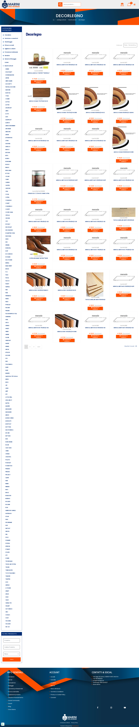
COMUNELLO (8, 206)
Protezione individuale (11, 52)
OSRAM (7, 454)
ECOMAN (7, 257)
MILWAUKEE (8, 409)
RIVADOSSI (8, 495)
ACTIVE (7, 105)
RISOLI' (7, 492)
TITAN (7, 96)
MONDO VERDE (9, 418)
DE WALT (7, 224)
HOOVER (7, 355)
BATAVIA (7, 152)
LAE (6, 385)
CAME (7, 179)
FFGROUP (7, 304)
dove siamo (96, 684)
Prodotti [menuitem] (53, 683)
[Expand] (3, 35)
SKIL (6, 534)
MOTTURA (8, 427)
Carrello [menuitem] (53, 680)
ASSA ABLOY (8, 400)
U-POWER (8, 588)
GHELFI (7, 328)
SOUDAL (7, 543)
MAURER (7, 406)
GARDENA (8, 316)
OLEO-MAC (8, 448)
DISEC (7, 239)
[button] (60, 4)
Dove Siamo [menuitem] (12, 709)
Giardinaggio (8, 42)
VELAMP (7, 606)
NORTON (7, 93)
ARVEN (7, 134)
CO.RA (7, 194)
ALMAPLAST (8, 120)
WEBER (7, 69)
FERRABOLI (8, 296)
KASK (6, 370)
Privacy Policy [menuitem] (74, 722)
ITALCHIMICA (8, 364)
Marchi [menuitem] (52, 686)
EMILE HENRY (8, 266)
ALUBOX (7, 123)
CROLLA (7, 215)
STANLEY (7, 549)
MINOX (7, 415)
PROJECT (7, 474)
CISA (6, 191)
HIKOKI (7, 349)
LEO (6, 394)
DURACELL (8, 248)
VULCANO (8, 624)
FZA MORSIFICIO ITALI (11, 313)
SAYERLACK (8, 513)
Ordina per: (119, 45)
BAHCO (7, 149)
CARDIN (7, 182)
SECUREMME (8, 522)
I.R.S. (6, 358)
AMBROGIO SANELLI (10, 510)
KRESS (7, 379)
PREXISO (7, 471)
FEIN (6, 290)
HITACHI (7, 352)
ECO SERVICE (8, 254)
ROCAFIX (7, 501)
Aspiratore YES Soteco (11, 376)
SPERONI (7, 546)
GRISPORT (8, 340)
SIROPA (7, 531)
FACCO (7, 281)
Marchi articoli (9, 66)
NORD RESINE (8, 442)
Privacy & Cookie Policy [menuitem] (57, 695)
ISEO (6, 361)
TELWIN (7, 567)
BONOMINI (8, 161)
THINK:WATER (9, 570)
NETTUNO (8, 436)
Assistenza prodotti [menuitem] (14, 695)
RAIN (6, 480)
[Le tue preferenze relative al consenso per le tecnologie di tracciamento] (2, 724)
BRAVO (7, 167)
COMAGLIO (8, 200)
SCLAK (7, 516)
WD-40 (7, 627)
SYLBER (7, 558)
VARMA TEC (8, 603)
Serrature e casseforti (11, 38)
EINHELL (7, 263)
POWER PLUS (8, 466)
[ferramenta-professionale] (53, 20)
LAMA (6, 388)
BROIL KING (8, 170)
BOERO (7, 158)
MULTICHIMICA (9, 430)
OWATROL (8, 457)
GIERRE (7, 334)
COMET (7, 203)
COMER (7, 99)
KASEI (6, 367)
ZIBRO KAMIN (8, 81)
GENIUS (7, 325)
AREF (6, 391)
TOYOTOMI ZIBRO (10, 573)
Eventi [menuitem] (10, 703)
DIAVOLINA (8, 236)
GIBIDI (7, 331)
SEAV (6, 519)
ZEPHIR (7, 78)
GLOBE (7, 337)
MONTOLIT (8, 424)
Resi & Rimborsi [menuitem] (55, 689)
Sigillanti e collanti (10, 48)
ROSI (6, 507)
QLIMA (7, 477)
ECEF (6, 251)
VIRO (6, 612)
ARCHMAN (8, 128)
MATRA (7, 403)
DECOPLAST (8, 227)
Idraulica (7, 55)
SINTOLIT (7, 528)
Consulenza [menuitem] (12, 683)
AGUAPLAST (8, 108)
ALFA (6, 117)
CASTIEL (7, 185)
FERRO (7, 298)
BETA (6, 155)
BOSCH (7, 164)
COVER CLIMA (9, 212)
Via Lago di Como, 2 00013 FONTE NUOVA (105, 677)
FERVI (6, 301)
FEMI (6, 293)
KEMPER (7, 373)
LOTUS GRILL (8, 397)
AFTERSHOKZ (8, 137)
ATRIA (7, 140)
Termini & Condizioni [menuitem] (56, 692)
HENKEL (7, 346)
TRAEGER (7, 576)
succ (38, 347)
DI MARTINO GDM (10, 233)
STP (6, 555)
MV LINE (7, 433)
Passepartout (75, 726)
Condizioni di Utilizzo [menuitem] (65, 722)
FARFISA (7, 287)
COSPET (7, 209)
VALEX (7, 600)
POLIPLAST (8, 463)
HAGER (7, 343)
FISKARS (7, 310)
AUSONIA (7, 143)
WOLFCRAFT (8, 72)
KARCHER (7, 90)
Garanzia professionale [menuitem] (15, 689)
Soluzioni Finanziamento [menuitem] (15, 697)
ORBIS (7, 451)
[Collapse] (3, 65)
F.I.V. (6, 272)
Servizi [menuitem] (10, 680)
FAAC (6, 275)
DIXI (6, 242)
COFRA (7, 197)
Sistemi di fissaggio (10, 59)
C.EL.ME (7, 176)
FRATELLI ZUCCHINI (10, 87)
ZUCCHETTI (8, 84)
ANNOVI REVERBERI (10, 125)
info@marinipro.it (98, 680)
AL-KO (7, 114)
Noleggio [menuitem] (11, 686)
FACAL (7, 278)
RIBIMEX (7, 486)
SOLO (7, 537)
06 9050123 (99, 679)
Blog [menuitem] (9, 706)
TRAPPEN (7, 579)
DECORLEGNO (9, 230)
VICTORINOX (8, 609)
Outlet (7, 62)
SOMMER (7, 540)
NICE (6, 439)
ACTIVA (7, 102)
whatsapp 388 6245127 (100, 682)
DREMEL (7, 245)
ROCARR (7, 504)
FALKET (7, 284)
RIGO (6, 489)
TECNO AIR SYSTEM (10, 564)
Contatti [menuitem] (53, 697)
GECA (7, 322)
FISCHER (7, 307)
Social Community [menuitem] (14, 700)
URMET (7, 591)
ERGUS (7, 269)
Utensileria (8, 35)
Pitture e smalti (9, 45)
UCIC (6, 582)
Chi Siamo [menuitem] (11, 677)
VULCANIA (8, 621)
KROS (6, 382)
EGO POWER (8, 260)
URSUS (7, 594)
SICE (6, 525)
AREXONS (7, 131)
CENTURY (7, 188)
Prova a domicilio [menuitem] (13, 692)
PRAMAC (7, 469)
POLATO (7, 460)
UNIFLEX (7, 585)
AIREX (6, 111)
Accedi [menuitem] (52, 677)
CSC (6, 221)
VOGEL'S (7, 615)
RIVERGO (7, 498)
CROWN (7, 218)
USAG (6, 597)
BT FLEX (7, 173)
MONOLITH (8, 421)
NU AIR (7, 445)
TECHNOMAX (8, 561)
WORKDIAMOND (9, 75)
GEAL (6, 319)
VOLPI (7, 618)
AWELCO (7, 146)
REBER (7, 483)
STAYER (7, 552)
